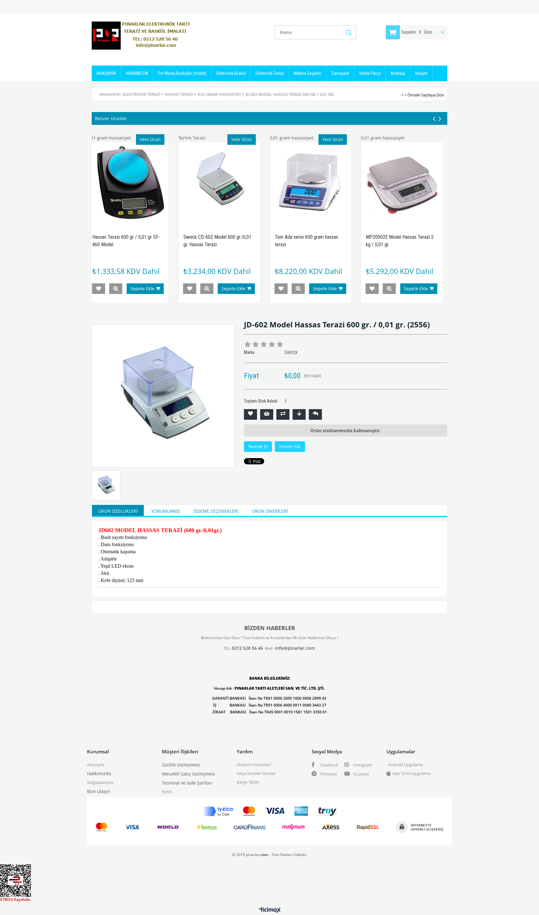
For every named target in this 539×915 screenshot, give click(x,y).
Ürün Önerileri (270, 511)
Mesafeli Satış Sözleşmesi (188, 774)
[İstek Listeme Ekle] (266, 414)
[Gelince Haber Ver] (315, 414)
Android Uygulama (405, 764)
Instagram (362, 765)
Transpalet (340, 73)
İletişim (421, 73)
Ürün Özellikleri (118, 511)
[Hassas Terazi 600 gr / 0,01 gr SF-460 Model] (128, 182)
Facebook (328, 765)
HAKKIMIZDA (137, 73)
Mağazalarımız (100, 782)
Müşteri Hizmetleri (254, 764)
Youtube (360, 774)
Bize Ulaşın (98, 791)
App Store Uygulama (411, 773)
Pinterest (328, 774)
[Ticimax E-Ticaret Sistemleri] (270, 910)
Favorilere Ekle (98, 288)
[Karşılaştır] (282, 414)
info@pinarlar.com (295, 648)
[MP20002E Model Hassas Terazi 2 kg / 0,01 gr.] (402, 182)
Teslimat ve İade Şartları (187, 783)
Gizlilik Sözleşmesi (181, 765)
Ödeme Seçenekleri (216, 511)
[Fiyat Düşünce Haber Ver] (299, 414)
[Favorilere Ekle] (250, 414)
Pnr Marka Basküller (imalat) (182, 73)
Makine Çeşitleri (307, 73)
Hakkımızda (99, 773)
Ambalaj (398, 73)
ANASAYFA (106, 73)
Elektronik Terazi (269, 73)
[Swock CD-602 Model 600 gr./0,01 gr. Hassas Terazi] (219, 182)
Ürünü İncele (115, 288)
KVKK (167, 792)
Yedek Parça (370, 73)
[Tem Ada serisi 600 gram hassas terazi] (311, 182)
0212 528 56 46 (247, 648)
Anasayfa (95, 764)
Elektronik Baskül (231, 73)
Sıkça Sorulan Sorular (256, 773)
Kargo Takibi (248, 782)
